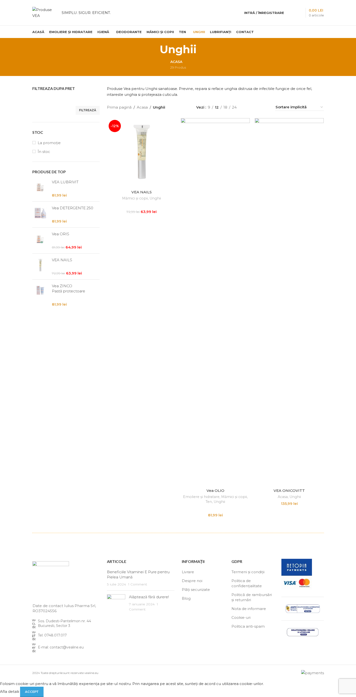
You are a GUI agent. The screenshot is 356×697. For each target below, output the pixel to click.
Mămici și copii (135, 198)
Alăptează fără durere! (149, 597)
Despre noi (192, 580)
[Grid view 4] (265, 107)
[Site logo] (44, 12)
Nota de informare (248, 608)
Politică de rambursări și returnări (251, 597)
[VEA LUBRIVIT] (40, 188)
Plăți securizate (196, 589)
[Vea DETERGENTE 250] (40, 214)
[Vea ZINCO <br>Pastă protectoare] (40, 295)
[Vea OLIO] (215, 302)
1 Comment (137, 584)
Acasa (142, 107)
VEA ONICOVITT (289, 490)
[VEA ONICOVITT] (289, 302)
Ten (209, 501)
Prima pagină (119, 107)
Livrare (188, 572)
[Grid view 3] (256, 107)
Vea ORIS (60, 234)
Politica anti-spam (248, 626)
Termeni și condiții (247, 572)
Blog (186, 598)
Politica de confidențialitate (246, 583)
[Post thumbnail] (116, 603)
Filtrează (87, 110)
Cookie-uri (241, 617)
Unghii (155, 198)
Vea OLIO (215, 490)
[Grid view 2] (248, 107)
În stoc (44, 151)
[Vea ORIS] (40, 240)
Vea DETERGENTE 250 (72, 208)
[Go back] (154, 49)
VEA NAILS (62, 260)
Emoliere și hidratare (201, 497)
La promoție (49, 142)
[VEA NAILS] (40, 266)
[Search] (291, 13)
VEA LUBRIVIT (65, 182)
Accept (32, 692)
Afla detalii (10, 691)
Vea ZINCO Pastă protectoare (68, 288)
